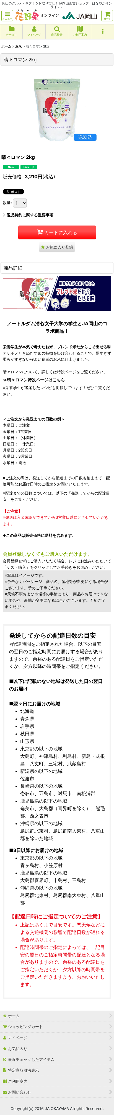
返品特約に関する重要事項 (30, 214)
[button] (7, 15)
